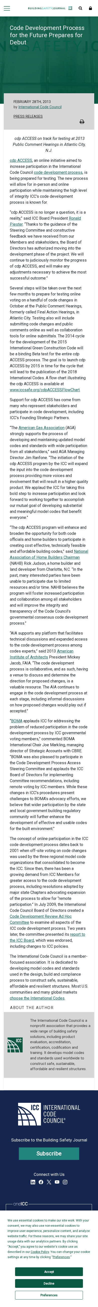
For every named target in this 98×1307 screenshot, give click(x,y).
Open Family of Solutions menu (70, 8)
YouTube (57, 1182)
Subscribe (49, 1153)
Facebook (41, 1182)
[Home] (46, 8)
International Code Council (40, 107)
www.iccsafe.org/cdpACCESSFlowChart (45, 389)
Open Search (80, 8)
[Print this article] (82, 122)
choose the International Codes (37, 998)
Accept (49, 1272)
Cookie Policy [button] (40, 1252)
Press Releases (28, 116)
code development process (58, 172)
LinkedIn (33, 1182)
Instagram (65, 1182)
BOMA (16, 721)
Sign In (90, 8)
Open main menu (7, 8)
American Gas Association (42, 427)
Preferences (49, 1295)
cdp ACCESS (21, 160)
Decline (49, 1283)
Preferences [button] (61, 1257)
